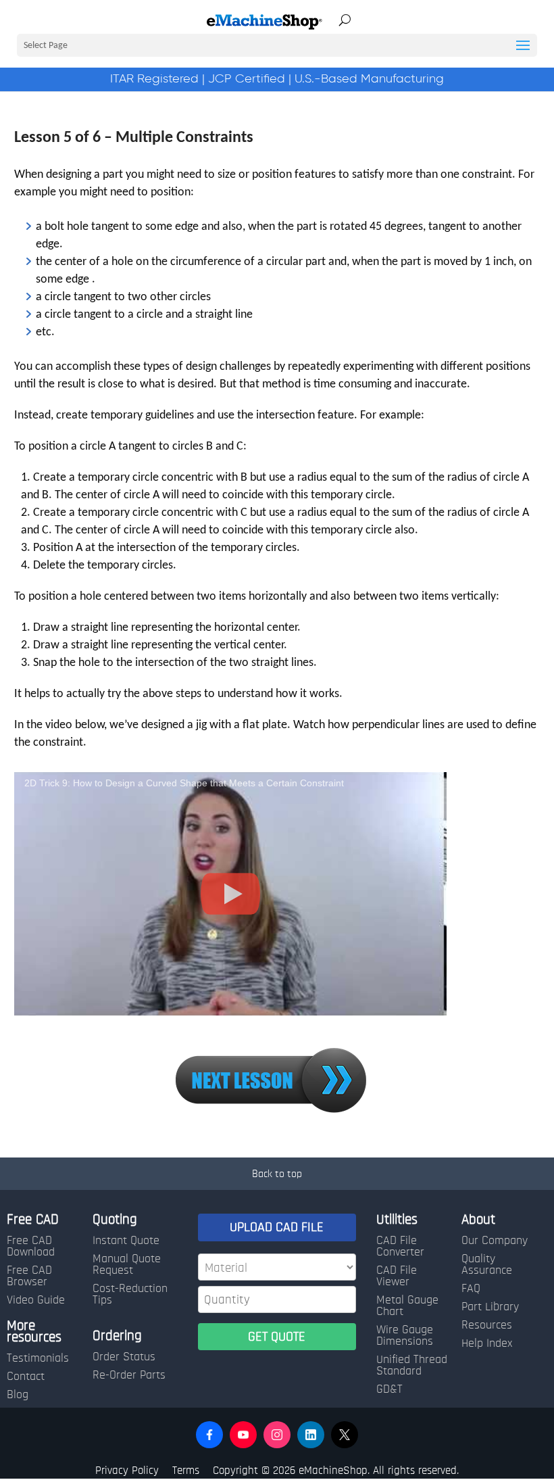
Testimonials (38, 1358)
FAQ (470, 1289)
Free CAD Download (31, 1246)
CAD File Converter (400, 1246)
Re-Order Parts (129, 1375)
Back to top (277, 1173)
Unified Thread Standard (411, 1365)
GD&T (389, 1389)
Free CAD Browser (29, 1276)
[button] (209, 1434)
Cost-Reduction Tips (130, 1294)
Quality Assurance (486, 1264)
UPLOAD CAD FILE (277, 1227)
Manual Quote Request (127, 1264)
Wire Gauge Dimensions (404, 1335)
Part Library (490, 1307)
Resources (486, 1325)
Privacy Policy (127, 1470)
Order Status (124, 1357)
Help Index (486, 1343)
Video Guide (36, 1300)
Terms (185, 1470)
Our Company (494, 1241)
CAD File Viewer (396, 1276)
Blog (17, 1395)
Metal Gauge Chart (407, 1306)
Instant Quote (126, 1241)
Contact (26, 1376)
